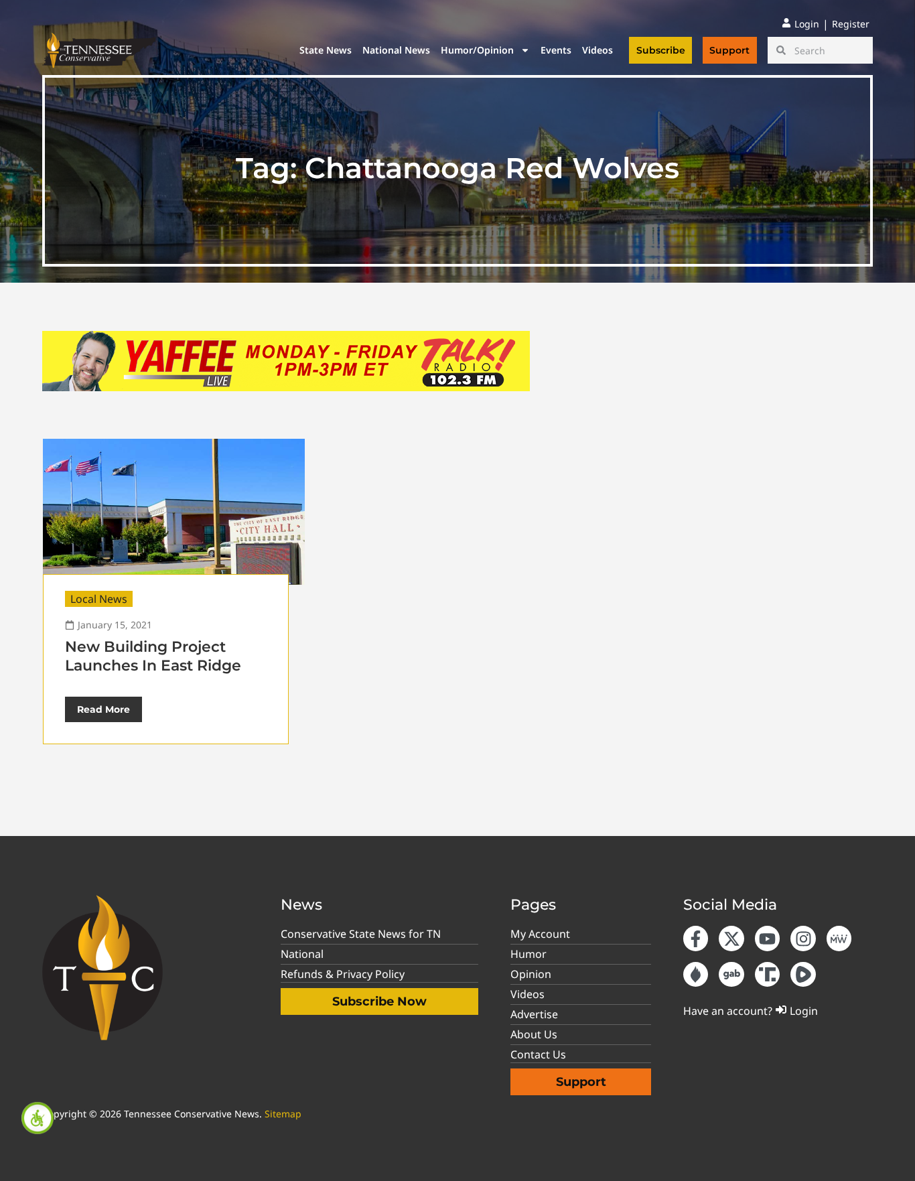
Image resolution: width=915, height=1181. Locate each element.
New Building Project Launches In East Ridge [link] (153, 656)
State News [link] (325, 50)
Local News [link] (98, 599)
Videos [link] (597, 50)
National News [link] (396, 50)
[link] (37, 1118)
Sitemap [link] (283, 1113)
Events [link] (556, 50)
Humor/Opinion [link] (477, 50)
